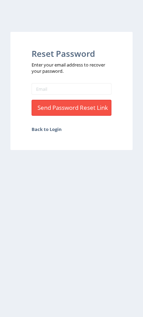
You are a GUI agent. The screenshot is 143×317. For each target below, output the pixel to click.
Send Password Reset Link (72, 108)
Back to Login (47, 129)
